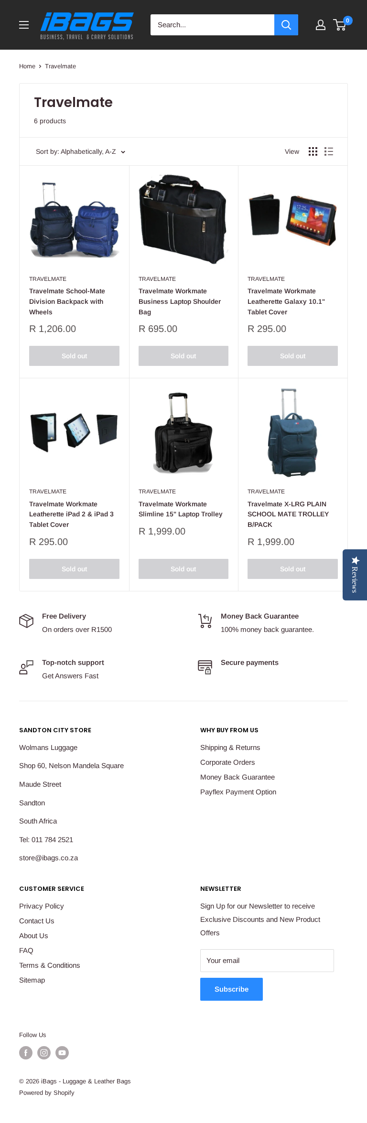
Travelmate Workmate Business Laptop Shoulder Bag (180, 301)
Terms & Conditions (49, 965)
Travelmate (60, 66)
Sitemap (32, 980)
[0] (340, 25)
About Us (33, 935)
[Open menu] (24, 25)
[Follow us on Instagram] (44, 1052)
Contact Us (36, 921)
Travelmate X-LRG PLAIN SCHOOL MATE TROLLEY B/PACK (288, 514)
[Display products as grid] (313, 151)
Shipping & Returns (230, 747)
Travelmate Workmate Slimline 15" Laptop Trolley (181, 509)
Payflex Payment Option (238, 792)
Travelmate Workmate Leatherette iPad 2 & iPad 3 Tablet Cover (71, 514)
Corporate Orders (227, 762)
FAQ (26, 950)
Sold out (74, 356)
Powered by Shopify (47, 1092)
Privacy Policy (41, 906)
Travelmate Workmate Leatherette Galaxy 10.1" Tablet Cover (286, 301)
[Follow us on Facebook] (25, 1052)
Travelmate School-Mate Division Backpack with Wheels (67, 301)
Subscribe (231, 989)
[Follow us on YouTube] (62, 1052)
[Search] (286, 24)
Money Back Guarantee (237, 777)
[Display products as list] (328, 151)
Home (27, 66)
